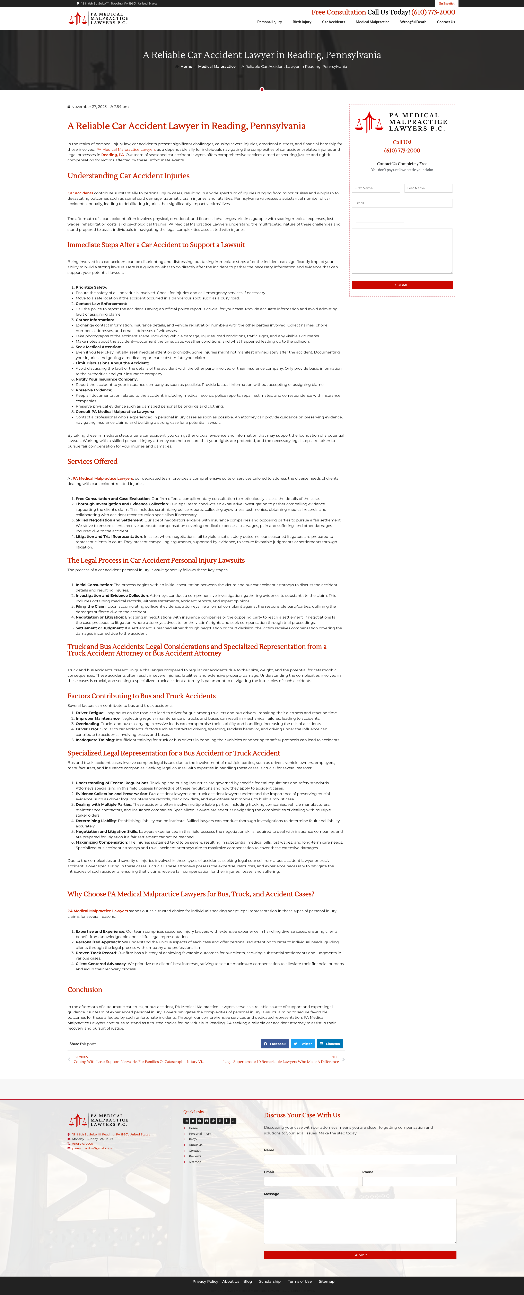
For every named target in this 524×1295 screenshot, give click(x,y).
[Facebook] (200, 1121)
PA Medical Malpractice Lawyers (103, 478)
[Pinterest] (220, 1121)
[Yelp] (233, 1121)
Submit (360, 1255)
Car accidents (80, 193)
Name (269, 1150)
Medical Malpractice (373, 22)
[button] (275, 1043)
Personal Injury (269, 22)
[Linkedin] (206, 1121)
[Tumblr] (227, 1121)
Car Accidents (333, 22)
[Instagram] (186, 1121)
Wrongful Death (413, 22)
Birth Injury (302, 22)
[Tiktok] (213, 1121)
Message (271, 1194)
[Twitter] (193, 1121)
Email (269, 1172)
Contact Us (446, 22)
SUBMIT (402, 285)
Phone (367, 1172)
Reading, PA (112, 155)
